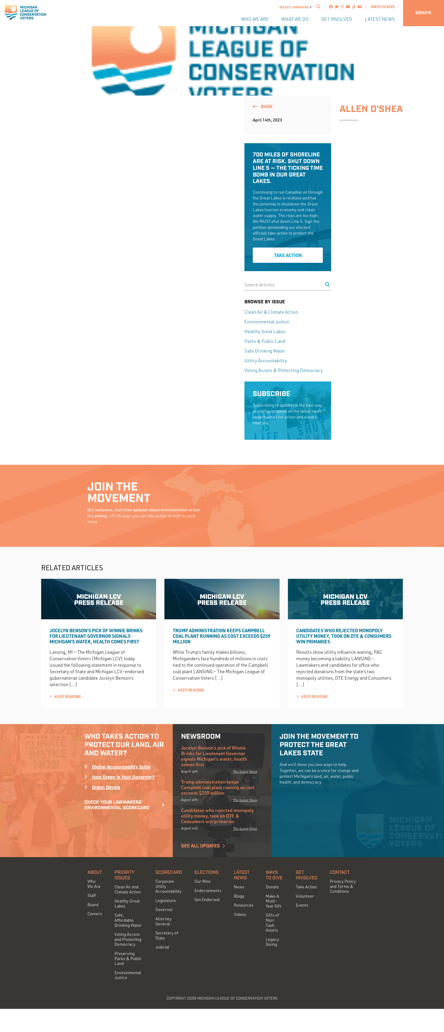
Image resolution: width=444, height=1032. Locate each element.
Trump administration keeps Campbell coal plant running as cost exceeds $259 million (221, 636)
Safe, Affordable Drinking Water (128, 920)
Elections (206, 872)
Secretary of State (166, 935)
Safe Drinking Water (264, 351)
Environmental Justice (266, 322)
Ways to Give (383, 6)
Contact (340, 872)
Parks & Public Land (264, 341)
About (94, 872)
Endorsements (207, 890)
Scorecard (168, 872)
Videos (240, 914)
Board (93, 904)
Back (266, 107)
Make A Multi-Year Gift (273, 901)
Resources (243, 905)
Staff (91, 895)
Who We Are (255, 19)
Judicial (162, 947)
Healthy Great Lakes (264, 331)
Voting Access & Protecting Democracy (283, 370)
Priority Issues (124, 875)
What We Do (295, 19)
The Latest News (245, 771)
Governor (164, 909)
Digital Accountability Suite (121, 767)
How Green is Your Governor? (123, 777)
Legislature (165, 900)
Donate (424, 13)
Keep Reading (67, 696)
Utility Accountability (265, 360)
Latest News (380, 19)
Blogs (239, 896)
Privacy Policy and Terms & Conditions (343, 886)
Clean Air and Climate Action (127, 889)
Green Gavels (106, 787)
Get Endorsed (206, 899)
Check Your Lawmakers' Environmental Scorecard (116, 805)
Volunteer (305, 896)
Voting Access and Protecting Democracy (127, 939)
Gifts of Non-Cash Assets (272, 923)
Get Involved (336, 19)
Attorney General (163, 921)
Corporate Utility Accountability (168, 886)
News (239, 886)
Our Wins (202, 881)
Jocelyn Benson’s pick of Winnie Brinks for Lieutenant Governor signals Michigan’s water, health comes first (95, 636)
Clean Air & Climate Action (271, 312)
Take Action (288, 255)
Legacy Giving (272, 942)
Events (302, 905)
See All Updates (200, 846)
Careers (94, 913)
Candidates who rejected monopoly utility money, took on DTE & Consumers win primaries (343, 636)
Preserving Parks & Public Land (128, 958)
